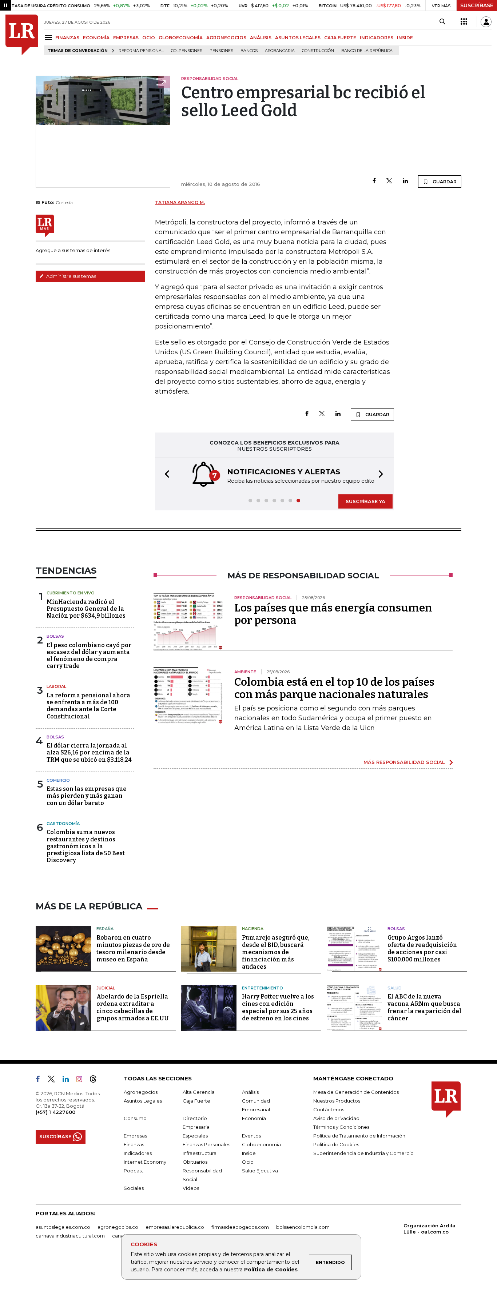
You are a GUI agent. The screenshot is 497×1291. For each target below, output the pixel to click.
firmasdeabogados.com (240, 1227)
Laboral (56, 686)
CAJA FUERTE (340, 37)
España (105, 928)
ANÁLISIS (260, 37)
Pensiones (221, 50)
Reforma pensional (141, 50)
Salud (394, 988)
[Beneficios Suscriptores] (463, 22)
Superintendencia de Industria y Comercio (363, 1153)
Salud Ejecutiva (260, 1171)
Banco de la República (367, 50)
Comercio (58, 780)
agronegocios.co (118, 1227)
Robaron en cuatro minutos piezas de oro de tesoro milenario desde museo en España (133, 948)
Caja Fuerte (196, 1101)
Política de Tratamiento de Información (359, 1136)
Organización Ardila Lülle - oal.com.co (429, 1229)
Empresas (135, 1136)
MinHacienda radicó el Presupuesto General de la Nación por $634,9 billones (86, 608)
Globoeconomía (261, 1144)
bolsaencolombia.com (303, 1227)
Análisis (250, 1092)
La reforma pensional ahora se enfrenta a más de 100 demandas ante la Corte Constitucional (88, 706)
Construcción (318, 50)
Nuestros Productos (336, 1101)
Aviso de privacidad (336, 1118)
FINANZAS (67, 37)
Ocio (248, 1162)
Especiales (195, 1136)
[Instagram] (82, 1080)
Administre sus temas (70, 276)
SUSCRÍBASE (476, 5)
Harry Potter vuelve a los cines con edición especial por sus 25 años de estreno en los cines (278, 1007)
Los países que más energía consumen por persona (333, 614)
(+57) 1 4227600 (55, 1112)
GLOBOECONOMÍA (181, 37)
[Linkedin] (405, 181)
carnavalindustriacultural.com (70, 1236)
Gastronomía (63, 823)
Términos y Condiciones (341, 1127)
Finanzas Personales (206, 1144)
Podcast (133, 1171)
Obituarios (195, 1162)
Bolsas (55, 636)
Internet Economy (145, 1162)
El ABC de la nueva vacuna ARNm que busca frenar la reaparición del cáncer (424, 1007)
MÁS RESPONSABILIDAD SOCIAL (404, 762)
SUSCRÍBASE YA (365, 501)
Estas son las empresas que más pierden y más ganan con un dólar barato (87, 795)
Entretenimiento (262, 988)
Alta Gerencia (199, 1092)
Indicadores (138, 1153)
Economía (254, 1118)
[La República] (21, 35)
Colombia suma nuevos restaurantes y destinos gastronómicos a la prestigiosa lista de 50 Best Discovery (86, 846)
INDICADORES (376, 37)
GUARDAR (444, 181)
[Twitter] (389, 181)
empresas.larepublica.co (175, 1227)
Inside (249, 1153)
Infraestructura (199, 1153)
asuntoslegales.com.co (63, 1227)
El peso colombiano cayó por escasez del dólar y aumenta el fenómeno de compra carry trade (89, 656)
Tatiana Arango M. (180, 202)
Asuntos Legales (143, 1101)
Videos (191, 1188)
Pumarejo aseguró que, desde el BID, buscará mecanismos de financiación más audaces (276, 952)
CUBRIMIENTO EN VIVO (71, 592)
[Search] (442, 21)
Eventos (251, 1136)
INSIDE (405, 37)
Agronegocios (141, 1092)
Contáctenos (328, 1109)
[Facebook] (374, 181)
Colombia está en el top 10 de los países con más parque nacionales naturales (334, 688)
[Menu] (49, 37)
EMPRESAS (126, 37)
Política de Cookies (271, 1269)
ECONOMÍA (96, 37)
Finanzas (134, 1144)
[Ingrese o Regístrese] (486, 21)
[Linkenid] (69, 1080)
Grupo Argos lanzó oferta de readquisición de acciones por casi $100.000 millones (422, 948)
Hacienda (252, 928)
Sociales (134, 1188)
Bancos (249, 50)
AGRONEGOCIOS (226, 37)
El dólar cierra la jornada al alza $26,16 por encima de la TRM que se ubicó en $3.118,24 (89, 752)
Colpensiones (186, 50)
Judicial (105, 988)
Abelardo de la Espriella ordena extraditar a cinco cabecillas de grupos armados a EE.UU (132, 1007)
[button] (165, 475)
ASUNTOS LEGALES (298, 37)
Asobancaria (280, 50)
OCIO (148, 37)
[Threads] (96, 1080)
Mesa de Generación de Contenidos (356, 1092)
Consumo (135, 1118)
